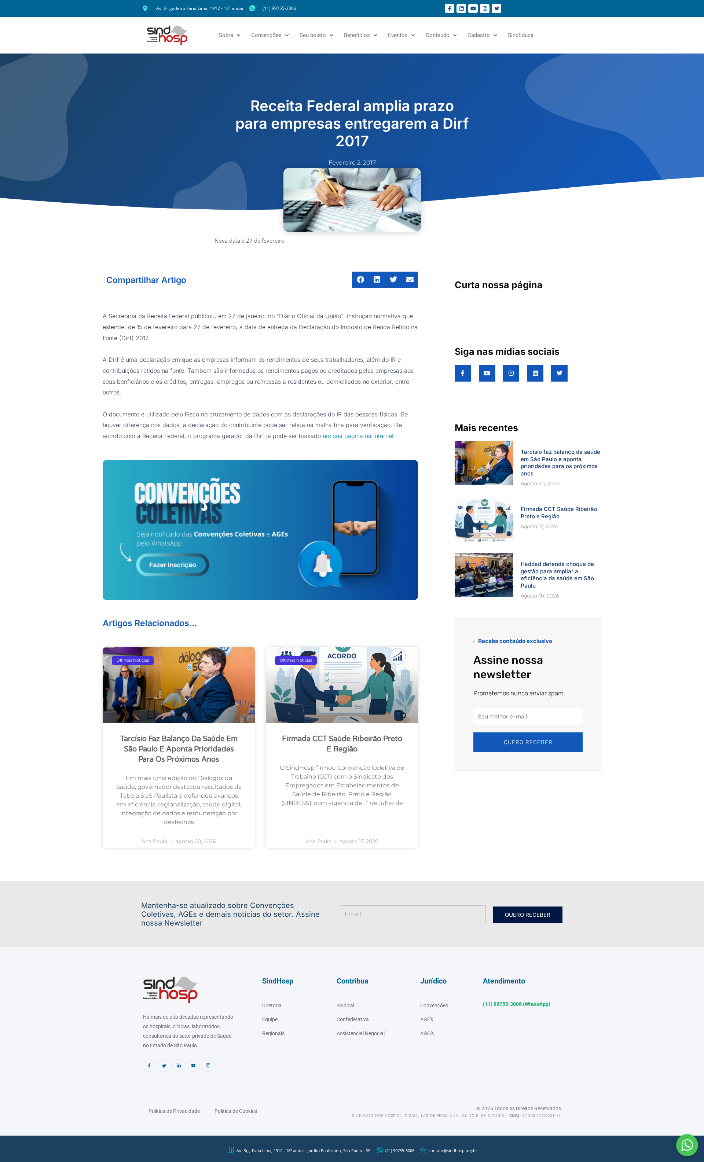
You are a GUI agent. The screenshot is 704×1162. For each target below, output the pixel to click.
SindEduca (521, 35)
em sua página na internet (358, 436)
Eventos (398, 35)
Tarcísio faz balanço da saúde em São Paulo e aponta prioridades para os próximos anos (179, 749)
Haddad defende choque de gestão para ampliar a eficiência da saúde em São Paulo (557, 574)
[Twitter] (164, 1065)
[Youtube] (193, 1065)
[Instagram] (208, 1065)
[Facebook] (149, 1065)
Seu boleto (313, 35)
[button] (687, 1145)
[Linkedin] (178, 1065)
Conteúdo (438, 35)
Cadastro (478, 35)
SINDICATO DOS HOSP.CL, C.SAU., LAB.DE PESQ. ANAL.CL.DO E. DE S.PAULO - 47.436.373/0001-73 (456, 1115)
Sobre (226, 35)
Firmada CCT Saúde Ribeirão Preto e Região (559, 512)
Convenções (266, 35)
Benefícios (357, 35)
